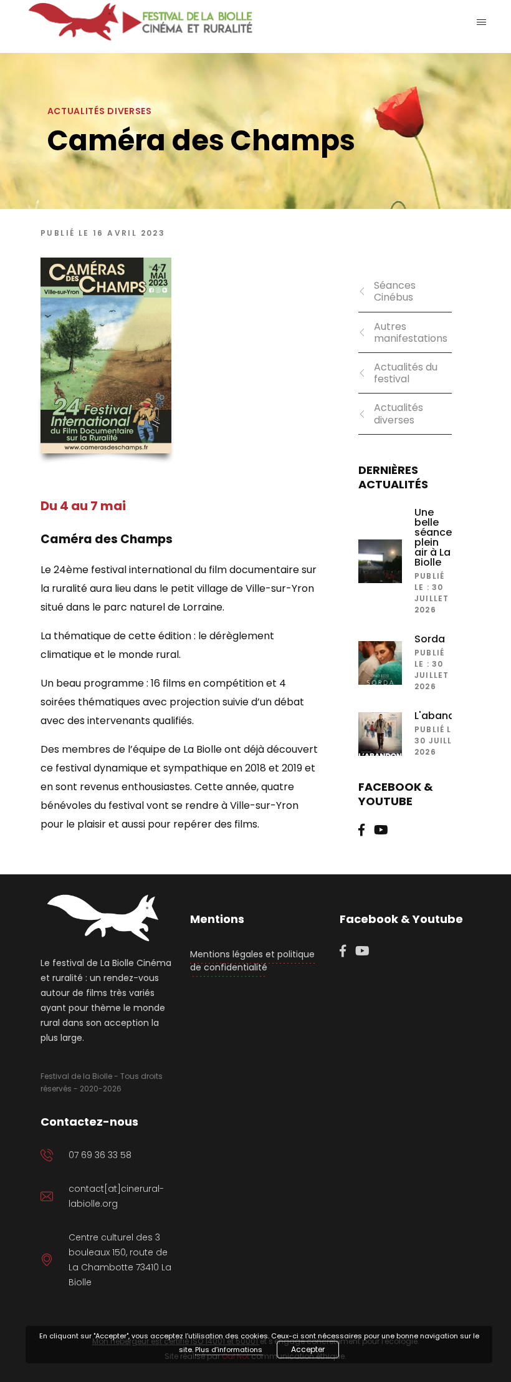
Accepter (308, 1349)
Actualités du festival (405, 373)
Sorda (429, 639)
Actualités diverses (398, 413)
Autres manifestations (410, 332)
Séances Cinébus (395, 291)
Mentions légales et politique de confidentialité (252, 961)
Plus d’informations (228, 1350)
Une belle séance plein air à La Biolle (433, 538)
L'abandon (441, 716)
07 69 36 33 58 (100, 1155)
